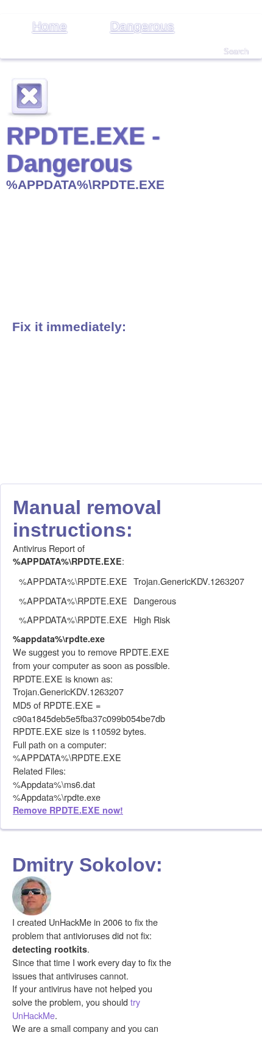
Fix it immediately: (69, 327)
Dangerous (142, 26)
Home (49, 26)
